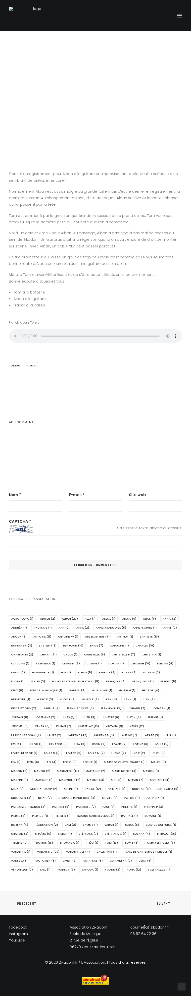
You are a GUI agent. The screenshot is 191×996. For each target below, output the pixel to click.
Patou (132, 798)
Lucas (118, 753)
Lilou (36, 744)
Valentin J (48, 852)
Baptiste (149, 637)
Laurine (129, 735)
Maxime (95, 780)
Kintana (114, 726)
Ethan (85, 672)
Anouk (19, 637)
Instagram (18, 933)
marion (151, 771)
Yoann (112, 870)
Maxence (43, 780)
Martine (19, 780)
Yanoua (90, 870)
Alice (149, 619)
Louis (161, 744)
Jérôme (20, 726)
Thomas (43, 843)
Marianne (95, 771)
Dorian (116, 663)
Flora (18, 681)
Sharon (19, 834)
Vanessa (20, 861)
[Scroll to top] (182, 986)
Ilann (130, 699)
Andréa (19, 628)
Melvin (135, 780)
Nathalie (116, 789)
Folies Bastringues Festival (75, 681)
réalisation (46, 825)
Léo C (70, 762)
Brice (96, 645)
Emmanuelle (43, 672)
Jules (68, 717)
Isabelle (51, 708)
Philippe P (153, 807)
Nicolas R (21, 798)
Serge (132, 825)
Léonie (90, 762)
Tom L (31, 365)
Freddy (168, 681)
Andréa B (43, 628)
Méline (71, 789)
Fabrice (107, 672)
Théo (92, 843)
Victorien (45, 861)
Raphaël (129, 816)
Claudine (20, 663)
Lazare (151, 735)
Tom (111, 843)
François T (143, 681)
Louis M (96, 753)
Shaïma (43, 834)
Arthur (125, 637)
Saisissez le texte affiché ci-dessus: (149, 527)
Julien (88, 717)
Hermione (20, 699)
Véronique (22, 870)
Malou (158, 762)
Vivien (69, 861)
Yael (45, 870)
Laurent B (104, 735)
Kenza (42, 726)
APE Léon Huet (98, 637)
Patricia (155, 798)
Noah (45, 798)
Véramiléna (120, 861)
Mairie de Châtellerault (124, 762)
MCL (116, 780)
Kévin (137, 726)
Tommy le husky (160, 843)
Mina (17, 789)
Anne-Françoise (111, 628)
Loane (119, 744)
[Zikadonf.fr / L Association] (35, 16)
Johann (136, 708)
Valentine (20, 852)
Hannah (127, 690)
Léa (15, 762)
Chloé (70, 654)
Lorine (140, 744)
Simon (65, 834)
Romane (152, 816)
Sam (70, 825)
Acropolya (22, 619)
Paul (108, 807)
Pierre (18, 816)
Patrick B (86, 807)
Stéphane (88, 834)
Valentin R (107, 852)
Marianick (68, 771)
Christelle (94, 654)
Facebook (18, 927)
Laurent (77, 735)
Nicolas (141, 789)
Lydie (139, 753)
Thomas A (69, 843)
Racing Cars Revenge (95, 816)
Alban (15, 365)
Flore (38, 681)
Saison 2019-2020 (113, 99)
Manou (42, 771)
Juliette (110, 717)
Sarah (111, 825)
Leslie (17, 744)
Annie (170, 628)
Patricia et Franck (28, 807)
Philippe (129, 807)
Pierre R (63, 816)
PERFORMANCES (83, 99)
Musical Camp (43, 789)
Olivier (110, 798)
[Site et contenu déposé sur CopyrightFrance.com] (95, 983)
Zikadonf (150, 99)
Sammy (90, 825)
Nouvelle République (76, 798)
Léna (33, 762)
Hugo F (45, 699)
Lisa (79, 744)
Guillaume (102, 690)
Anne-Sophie (145, 628)
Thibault (166, 834)
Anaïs (169, 619)
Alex (90, 619)
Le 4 (171, 735)
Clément (71, 663)
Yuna (134, 870)
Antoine (42, 637)
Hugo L (68, 699)
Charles (145, 645)
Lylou (159, 753)
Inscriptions (23, 708)
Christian (151, 654)
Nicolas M (167, 789)
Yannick (66, 870)
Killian (63, 726)
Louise (73, 753)
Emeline (165, 663)
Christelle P (123, 654)
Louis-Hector (24, 753)
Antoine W (68, 637)
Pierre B (40, 816)
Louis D (51, 753)
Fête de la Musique (46, 690)
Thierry (19, 843)
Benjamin (73, 645)
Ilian (149, 699)
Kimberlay (88, 726)
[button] (179, 15)
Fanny (129, 672)
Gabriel (77, 690)
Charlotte (22, 654)
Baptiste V (21, 645)
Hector (150, 690)
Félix (17, 690)
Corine (94, 663)
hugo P (90, 699)
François (116, 681)
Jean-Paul (110, 708)
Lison (98, 744)
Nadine (93, 789)
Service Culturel (161, 825)
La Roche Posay (26, 735)
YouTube (17, 940)
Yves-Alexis (160, 870)
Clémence (45, 663)
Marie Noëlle (124, 771)
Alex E (108, 619)
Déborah (140, 663)
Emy (66, 672)
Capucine (119, 645)
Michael (159, 780)
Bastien (47, 645)
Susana (141, 834)
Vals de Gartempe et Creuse (148, 852)
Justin (133, 717)
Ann (64, 628)
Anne (82, 628)
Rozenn (19, 825)
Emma (18, 672)
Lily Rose (58, 744)
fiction (151, 672)
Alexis (129, 619)
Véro (145, 861)
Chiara (48, 654)
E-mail (77, 494)
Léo (51, 762)
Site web (137, 494)
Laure (54, 735)
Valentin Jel (78, 852)
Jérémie (155, 717)
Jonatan (161, 708)
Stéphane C (115, 834)
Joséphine (45, 717)
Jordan (19, 717)
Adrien (47, 619)
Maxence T (69, 780)
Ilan (111, 699)
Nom (15, 494)
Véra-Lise (93, 861)
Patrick (60, 807)
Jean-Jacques (80, 708)
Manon (19, 771)
